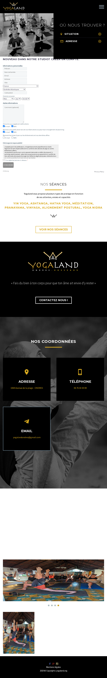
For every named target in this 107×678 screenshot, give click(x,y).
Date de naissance (8, 96)
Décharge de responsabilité (12, 143)
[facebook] (50, 664)
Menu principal (101, 7)
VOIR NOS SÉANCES (53, 229)
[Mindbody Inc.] (6, 171)
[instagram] (57, 664)
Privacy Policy (99, 172)
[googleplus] (53, 664)
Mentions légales (53, 667)
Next (101, 580)
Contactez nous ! (53, 300)
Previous (5, 580)
